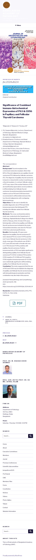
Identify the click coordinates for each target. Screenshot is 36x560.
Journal (8, 317)
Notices (5, 493)
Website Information (9, 511)
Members (6, 455)
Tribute (5, 504)
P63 (30, 321)
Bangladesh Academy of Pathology (11, 13)
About (5, 448)
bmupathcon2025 (8, 470)
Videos (5, 496)
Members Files (7, 481)
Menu (19, 25)
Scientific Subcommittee (10, 466)
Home (5, 444)
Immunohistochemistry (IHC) (16, 321)
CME (4, 478)
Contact (5, 507)
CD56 (7, 319)
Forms (5, 485)
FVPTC (14, 319)
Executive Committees (10, 451)
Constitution (7, 489)
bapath (17, 79)
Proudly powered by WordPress (12, 555)
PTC (6, 323)
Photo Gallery (7, 500)
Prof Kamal (6, 474)
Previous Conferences (10, 463)
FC (11, 319)
